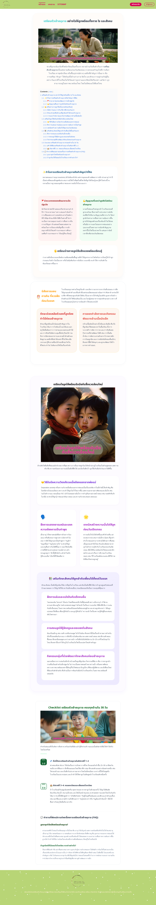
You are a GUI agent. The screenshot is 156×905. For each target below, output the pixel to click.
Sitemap (62, 4)
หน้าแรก (42, 4)
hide (50, 92)
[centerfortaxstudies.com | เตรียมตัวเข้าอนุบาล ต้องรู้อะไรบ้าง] (18, 4)
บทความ (51, 4)
